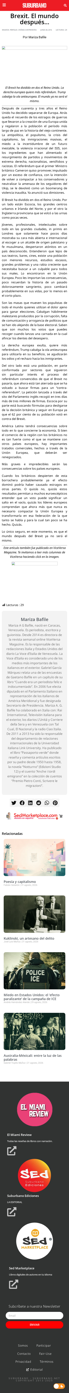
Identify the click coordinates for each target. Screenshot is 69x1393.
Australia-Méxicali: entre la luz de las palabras (33, 1057)
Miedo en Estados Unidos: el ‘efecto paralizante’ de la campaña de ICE (32, 997)
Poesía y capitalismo (20, 881)
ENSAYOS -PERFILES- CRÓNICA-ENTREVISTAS (19, 30)
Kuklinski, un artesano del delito (29, 938)
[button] (65, 5)
